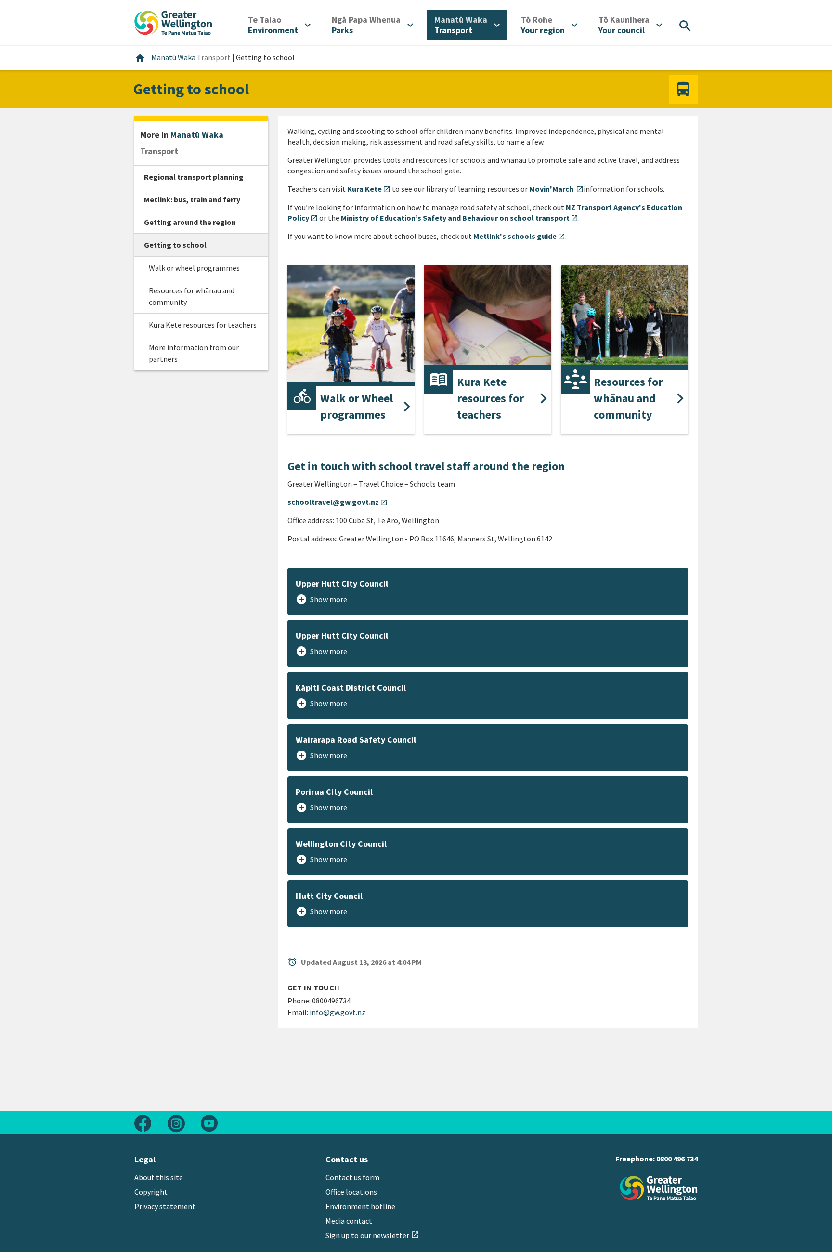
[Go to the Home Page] (659, 1188)
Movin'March (556, 189)
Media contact (348, 1221)
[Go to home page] (173, 21)
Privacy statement (164, 1206)
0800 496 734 (677, 1158)
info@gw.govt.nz (337, 1012)
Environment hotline (360, 1206)
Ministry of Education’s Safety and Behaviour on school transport (459, 218)
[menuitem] (279, 25)
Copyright (151, 1192)
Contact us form (352, 1177)
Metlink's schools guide (519, 236)
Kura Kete (368, 189)
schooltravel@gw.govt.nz (337, 502)
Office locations (351, 1192)
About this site (158, 1177)
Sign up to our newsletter (372, 1235)
